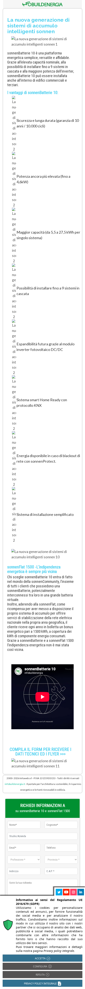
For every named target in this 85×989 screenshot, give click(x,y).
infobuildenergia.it (15, 784)
